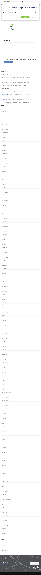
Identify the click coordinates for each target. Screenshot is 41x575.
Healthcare (4, 439)
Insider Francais (5, 457)
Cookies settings (16, 17)
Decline (33, 17)
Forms (3, 434)
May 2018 (4, 325)
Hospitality (4, 447)
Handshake (4, 436)
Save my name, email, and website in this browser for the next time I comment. (20, 59)
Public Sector (4, 512)
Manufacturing (5, 481)
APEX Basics (4, 389)
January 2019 (4, 307)
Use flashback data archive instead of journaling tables (19, 94)
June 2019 (4, 294)
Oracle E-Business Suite (6, 499)
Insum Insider (4, 462)
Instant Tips (4, 460)
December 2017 (5, 338)
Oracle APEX (4, 489)
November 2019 (5, 286)
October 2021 (4, 228)
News (3, 486)
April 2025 (4, 119)
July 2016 (4, 375)
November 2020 (5, 257)
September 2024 (5, 137)
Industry (3, 452)
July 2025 (4, 111)
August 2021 (4, 234)
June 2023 (4, 176)
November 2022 (5, 195)
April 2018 (4, 328)
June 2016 (4, 377)
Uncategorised (5, 525)
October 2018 (4, 315)
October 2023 (4, 166)
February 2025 (5, 124)
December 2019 (5, 283)
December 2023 (5, 161)
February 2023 (5, 187)
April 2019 (4, 299)
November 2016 (5, 364)
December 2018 (5, 309)
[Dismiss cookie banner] (37, 4)
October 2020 (4, 260)
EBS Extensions (5, 421)
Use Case (4, 528)
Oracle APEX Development (7, 491)
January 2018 (4, 336)
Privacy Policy (34, 9)
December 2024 (5, 129)
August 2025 (4, 108)
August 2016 (4, 372)
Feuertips (4, 431)
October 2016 (4, 367)
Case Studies (4, 405)
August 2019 (4, 291)
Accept (25, 17)
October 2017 (4, 341)
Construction (4, 415)
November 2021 (5, 226)
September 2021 (5, 231)
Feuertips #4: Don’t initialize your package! (15, 91)
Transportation (5, 522)
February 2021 (5, 249)
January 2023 (4, 189)
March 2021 (4, 247)
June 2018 (4, 323)
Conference (4, 413)
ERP (3, 423)
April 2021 (4, 244)
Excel (3, 426)
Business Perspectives (6, 397)
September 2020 (5, 262)
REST (3, 517)
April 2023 (4, 181)
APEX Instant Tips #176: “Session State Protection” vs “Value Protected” (15, 79)
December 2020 (5, 255)
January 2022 (4, 221)
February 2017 (5, 357)
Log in (3, 542)
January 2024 (4, 158)
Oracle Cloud (4, 494)
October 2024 (4, 134)
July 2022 (4, 205)
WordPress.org (5, 550)
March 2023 (4, 184)
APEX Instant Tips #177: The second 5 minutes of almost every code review (16, 77)
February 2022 (5, 218)
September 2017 (5, 343)
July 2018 (4, 320)
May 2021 (4, 242)
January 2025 (4, 127)
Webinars (4, 533)
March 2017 (4, 354)
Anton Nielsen (5, 94)
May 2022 (4, 210)
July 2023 (4, 174)
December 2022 (5, 192)
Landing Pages (4, 473)
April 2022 (4, 213)
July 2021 (4, 236)
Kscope (3, 470)
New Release (4, 483)
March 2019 (4, 302)
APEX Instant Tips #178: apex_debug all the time (11, 74)
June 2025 (4, 114)
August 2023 (4, 171)
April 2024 (4, 150)
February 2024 (5, 155)
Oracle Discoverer (5, 496)
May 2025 (4, 116)
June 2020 (4, 270)
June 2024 (4, 145)
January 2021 (4, 252)
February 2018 (5, 333)
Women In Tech (5, 536)
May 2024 (4, 147)
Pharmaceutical (5, 509)
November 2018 (5, 312)
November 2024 (5, 132)
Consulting (4, 418)
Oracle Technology (5, 504)
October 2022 (4, 197)
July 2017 (4, 346)
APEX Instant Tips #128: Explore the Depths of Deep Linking (20, 99)
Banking (3, 394)
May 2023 (4, 179)
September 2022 (5, 200)
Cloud (3, 408)
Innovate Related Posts (6, 455)
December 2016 (5, 362)
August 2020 (4, 265)
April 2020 (4, 276)
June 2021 (4, 239)
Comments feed (5, 547)
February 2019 (5, 304)
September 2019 (5, 289)
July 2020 (4, 268)
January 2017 (4, 359)
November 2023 (5, 163)
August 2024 (4, 140)
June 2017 (4, 349)
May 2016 (4, 380)
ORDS (3, 507)
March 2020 (4, 278)
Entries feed (4, 545)
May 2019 (4, 296)
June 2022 (4, 208)
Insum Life (4, 465)
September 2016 (5, 370)
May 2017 (4, 351)
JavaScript (4, 468)
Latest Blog (4, 475)
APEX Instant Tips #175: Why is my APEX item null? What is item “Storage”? (16, 82)
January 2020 (4, 281)
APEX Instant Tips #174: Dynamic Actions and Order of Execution (14, 85)
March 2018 (4, 330)
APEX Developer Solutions (7, 392)
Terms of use (9, 563)
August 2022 (4, 202)
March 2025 (4, 121)
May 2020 (4, 273)
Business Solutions (5, 402)
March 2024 (4, 153)
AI (2, 387)
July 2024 (4, 142)
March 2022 (4, 215)
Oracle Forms (4, 502)
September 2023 (5, 168)
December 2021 (5, 223)
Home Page (4, 444)
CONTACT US (34, 563)
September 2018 (5, 317)
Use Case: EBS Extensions (7, 530)
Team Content (4, 520)
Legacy (3, 478)
